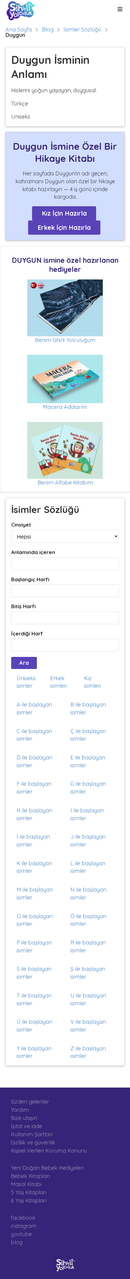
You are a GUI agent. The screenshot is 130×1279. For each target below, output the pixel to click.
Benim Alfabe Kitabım (65, 482)
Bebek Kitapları (30, 1176)
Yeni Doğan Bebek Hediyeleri (47, 1168)
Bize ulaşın (24, 1117)
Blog (48, 29)
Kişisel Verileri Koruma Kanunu (49, 1150)
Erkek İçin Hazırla (64, 227)
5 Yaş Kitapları (29, 1192)
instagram (24, 1225)
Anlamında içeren (33, 552)
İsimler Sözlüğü (82, 29)
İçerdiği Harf (27, 633)
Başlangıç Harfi (30, 579)
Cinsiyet (21, 524)
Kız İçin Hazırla (64, 213)
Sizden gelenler (30, 1101)
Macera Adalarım (65, 406)
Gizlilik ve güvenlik (33, 1142)
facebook (23, 1218)
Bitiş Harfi (23, 606)
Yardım (20, 1109)
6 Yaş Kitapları (29, 1200)
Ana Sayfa (18, 29)
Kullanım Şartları (32, 1134)
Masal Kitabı (26, 1184)
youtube (21, 1234)
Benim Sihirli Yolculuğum (65, 340)
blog (16, 1242)
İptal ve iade (26, 1126)
